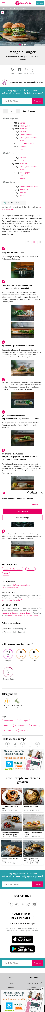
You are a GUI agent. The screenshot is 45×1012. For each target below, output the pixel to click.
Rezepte (4, 8)
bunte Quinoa (25, 126)
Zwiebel (23, 132)
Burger (25, 721)
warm (22, 730)
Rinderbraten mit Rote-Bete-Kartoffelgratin (11, 834)
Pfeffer (22, 178)
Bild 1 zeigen (20, 45)
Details (35, 504)
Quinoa (34, 726)
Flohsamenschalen (27, 144)
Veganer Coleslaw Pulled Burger (33, 834)
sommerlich (9, 730)
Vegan (11, 8)
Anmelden (37, 101)
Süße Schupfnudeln (31, 806)
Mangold (23, 123)
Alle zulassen (22, 511)
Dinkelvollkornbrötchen (29, 187)
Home (11, 983)
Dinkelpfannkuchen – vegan (10, 808)
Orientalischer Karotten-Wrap (11, 860)
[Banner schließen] (41, 493)
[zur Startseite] (23, 3)
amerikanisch (10, 721)
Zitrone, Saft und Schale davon (29, 139)
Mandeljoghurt (25, 173)
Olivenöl (23, 147)
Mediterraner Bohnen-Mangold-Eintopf (16, 613)
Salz (21, 149)
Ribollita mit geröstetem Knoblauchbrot (23, 615)
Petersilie (23, 129)
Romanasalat (25, 190)
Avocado (23, 158)
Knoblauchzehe (26, 135)
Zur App (40, 3)
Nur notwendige (22, 517)
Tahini (22, 161)
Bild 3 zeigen (25, 45)
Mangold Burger (21, 8)
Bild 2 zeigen (22, 45)
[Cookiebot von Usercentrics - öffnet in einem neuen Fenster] (28, 492)
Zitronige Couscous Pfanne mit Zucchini (31, 860)
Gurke (22, 196)
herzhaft (7, 726)
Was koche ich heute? (34, 983)
